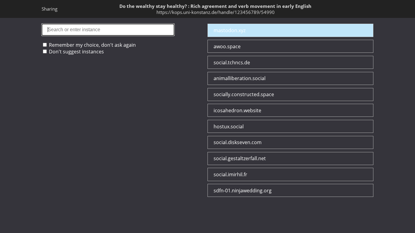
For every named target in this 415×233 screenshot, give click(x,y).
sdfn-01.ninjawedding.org (243, 190)
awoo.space (227, 46)
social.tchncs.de (232, 62)
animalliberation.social (240, 78)
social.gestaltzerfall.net (240, 158)
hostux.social (229, 126)
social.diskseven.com (238, 142)
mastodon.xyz (229, 30)
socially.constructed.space (244, 94)
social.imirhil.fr (230, 174)
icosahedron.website (237, 110)
